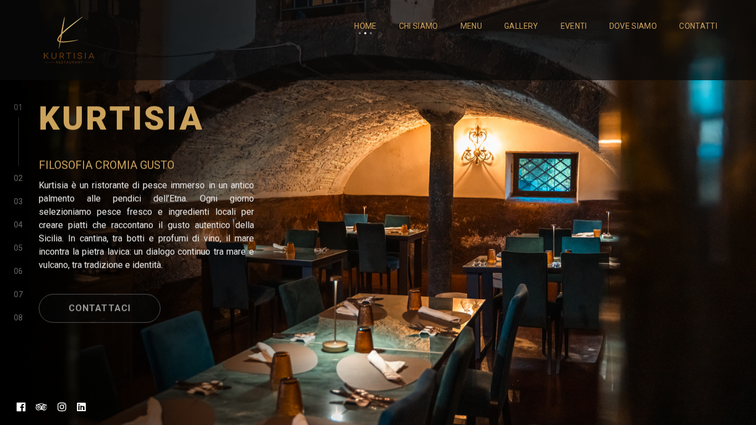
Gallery (521, 26)
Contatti (698, 26)
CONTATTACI (100, 308)
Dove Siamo (633, 26)
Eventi (574, 26)
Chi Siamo (418, 26)
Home (365, 26)
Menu (471, 26)
